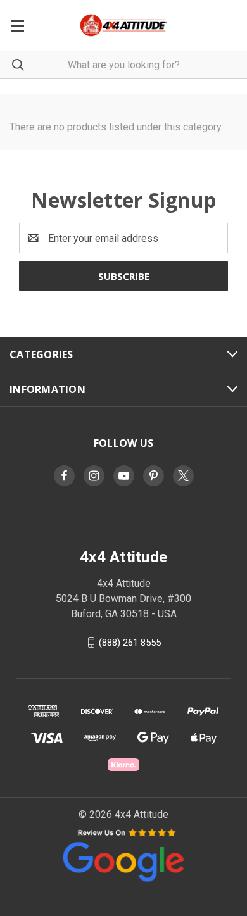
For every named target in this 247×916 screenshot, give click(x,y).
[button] (123, 854)
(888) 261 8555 (130, 642)
